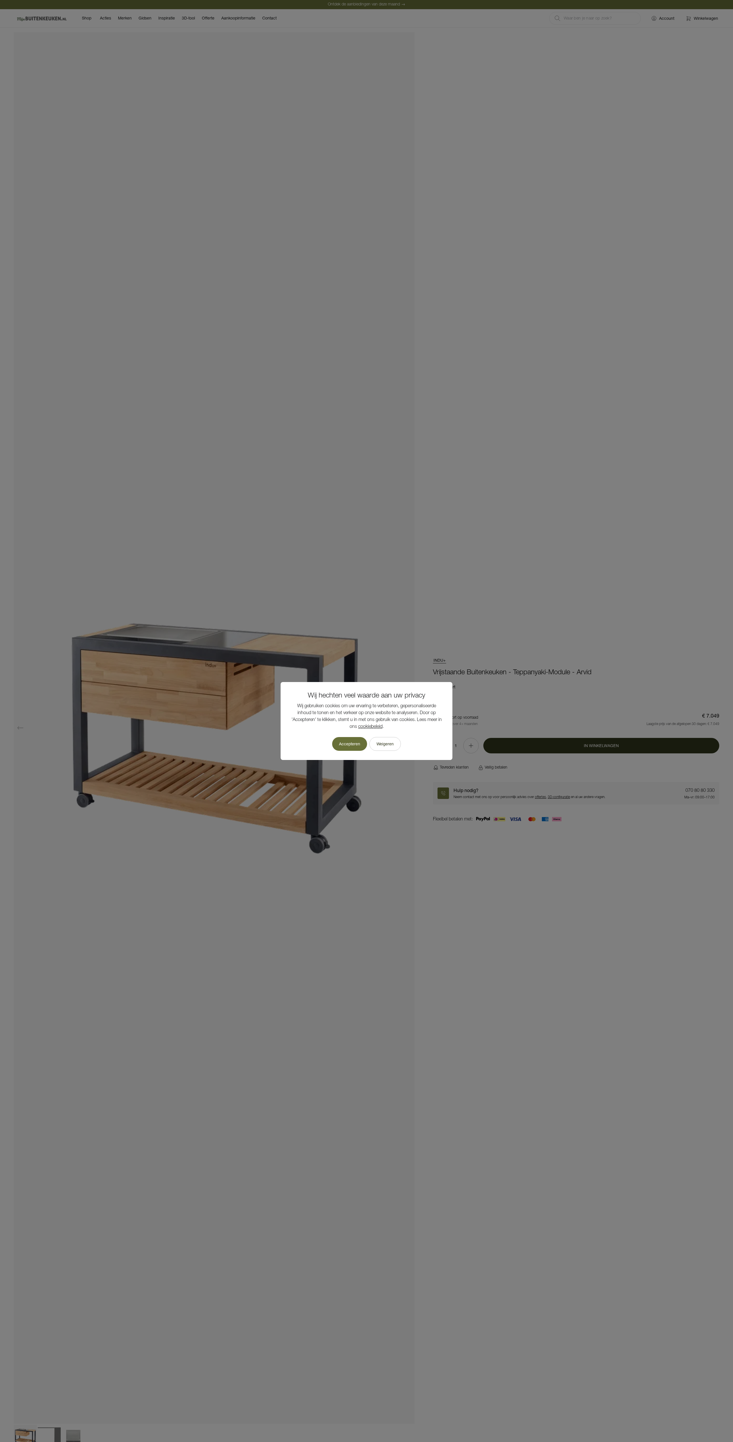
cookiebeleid (370, 727)
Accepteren (349, 744)
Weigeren (385, 744)
